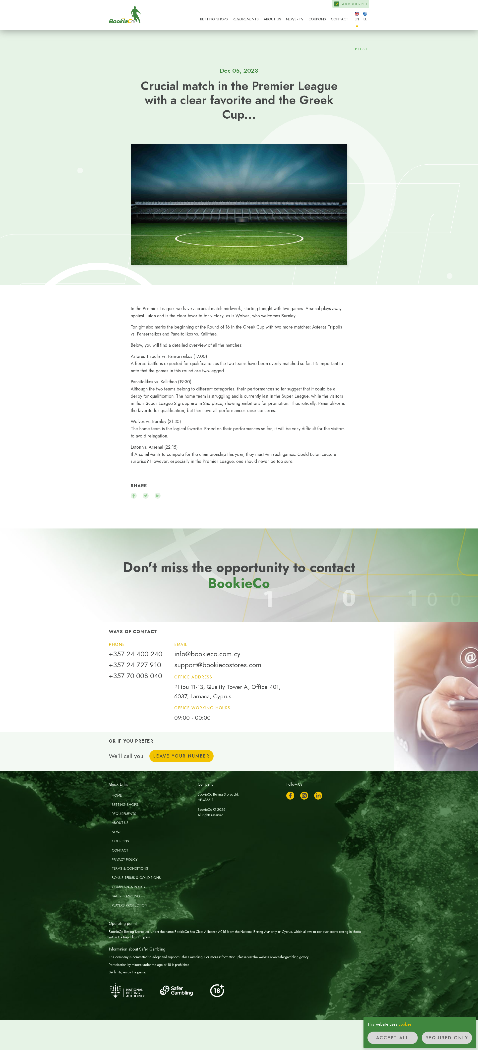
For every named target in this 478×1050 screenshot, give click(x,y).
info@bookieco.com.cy (207, 654)
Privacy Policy (124, 859)
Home (117, 795)
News (116, 832)
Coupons (317, 19)
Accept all (392, 1038)
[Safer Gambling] (183, 990)
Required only (446, 1038)
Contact (339, 19)
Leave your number (181, 756)
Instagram (304, 796)
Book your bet (354, 3)
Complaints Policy (128, 887)
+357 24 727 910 (135, 665)
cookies (405, 1024)
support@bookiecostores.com (217, 665)
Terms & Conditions (130, 868)
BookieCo (125, 15)
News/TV (294, 19)
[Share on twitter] (146, 496)
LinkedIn (318, 796)
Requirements (246, 19)
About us (272, 19)
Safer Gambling (126, 896)
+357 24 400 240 (135, 654)
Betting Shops (214, 19)
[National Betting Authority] (134, 990)
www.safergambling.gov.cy (289, 957)
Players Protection (129, 905)
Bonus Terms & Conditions (136, 877)
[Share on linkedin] (158, 496)
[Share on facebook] (134, 496)
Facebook (290, 796)
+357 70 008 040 (135, 675)
